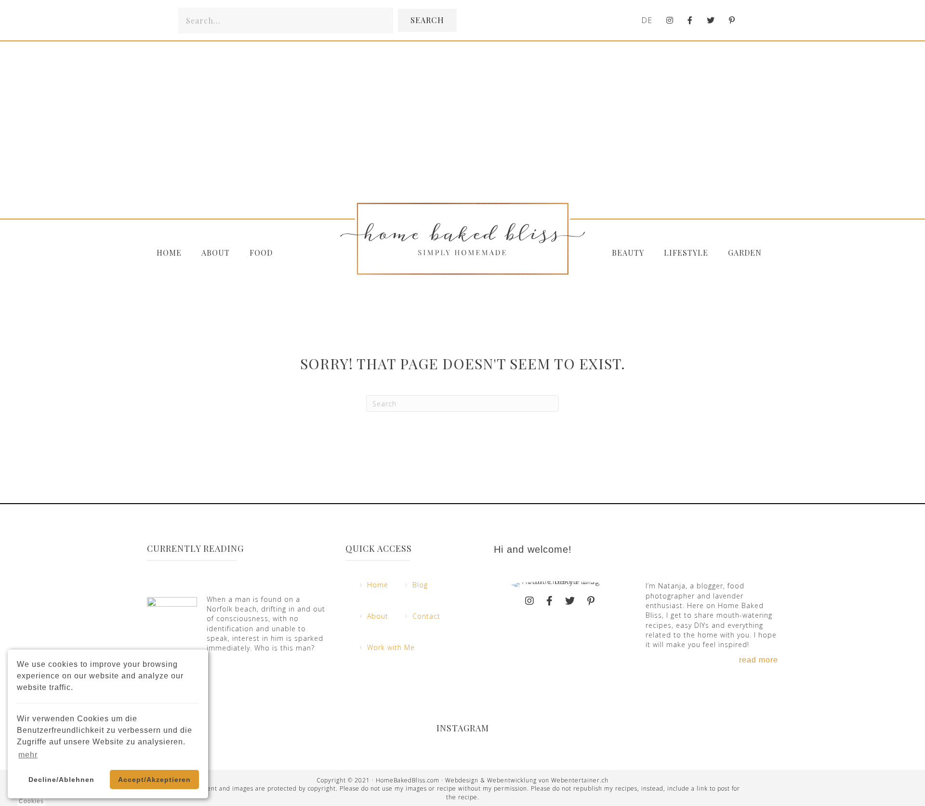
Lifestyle (686, 252)
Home (169, 252)
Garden (745, 252)
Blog (420, 584)
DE (646, 20)
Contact (426, 616)
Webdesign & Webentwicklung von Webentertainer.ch (526, 780)
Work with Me (391, 647)
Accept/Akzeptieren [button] (154, 779)
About (215, 252)
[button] (427, 20)
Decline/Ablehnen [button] (61, 779)
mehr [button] (28, 755)
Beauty (628, 252)
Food (261, 252)
